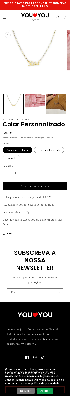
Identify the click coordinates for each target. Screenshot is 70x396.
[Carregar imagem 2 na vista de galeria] (35, 104)
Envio (21, 138)
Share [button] (10, 233)
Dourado (11, 158)
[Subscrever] (59, 292)
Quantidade (9, 166)
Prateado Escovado (49, 150)
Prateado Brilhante (17, 150)
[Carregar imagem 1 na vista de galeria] (13, 104)
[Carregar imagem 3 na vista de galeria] (56, 104)
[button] (4, 17)
